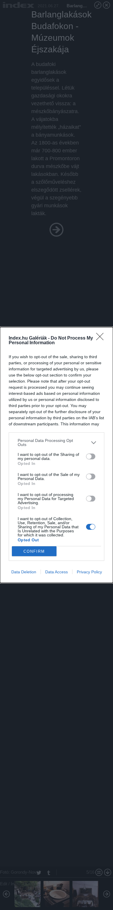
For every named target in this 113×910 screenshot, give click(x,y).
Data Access (56, 572)
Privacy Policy (89, 572)
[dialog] (56, 455)
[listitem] (56, 442)
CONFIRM (34, 551)
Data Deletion (23, 572)
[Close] (101, 338)
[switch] (90, 456)
